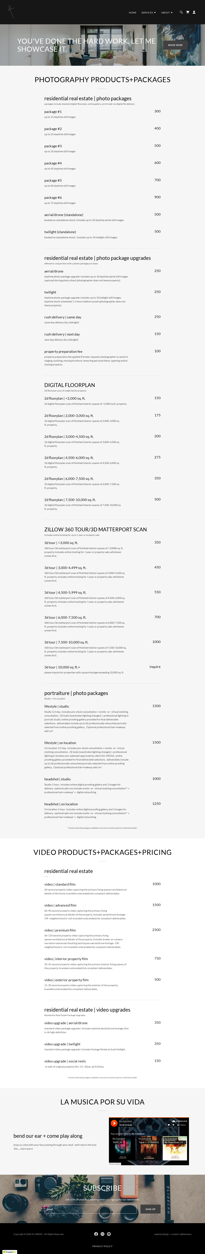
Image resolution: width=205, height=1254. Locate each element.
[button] (149, 13)
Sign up (151, 1209)
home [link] (132, 12)
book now (175, 45)
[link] (11, 11)
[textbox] (90, 1209)
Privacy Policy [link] (102, 1246)
